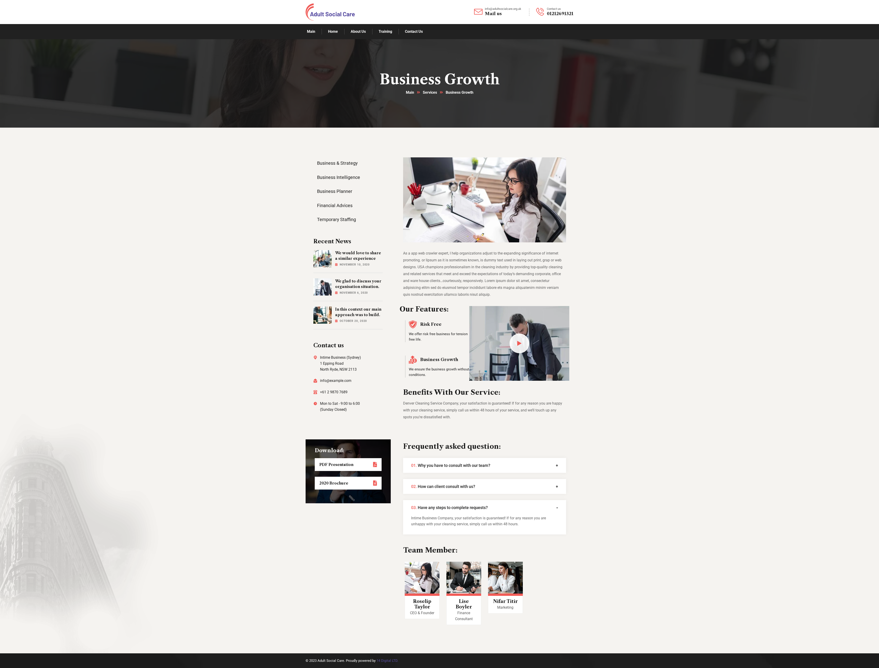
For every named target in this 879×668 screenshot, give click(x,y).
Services (430, 92)
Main (410, 92)
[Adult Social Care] (330, 12)
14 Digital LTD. (387, 661)
